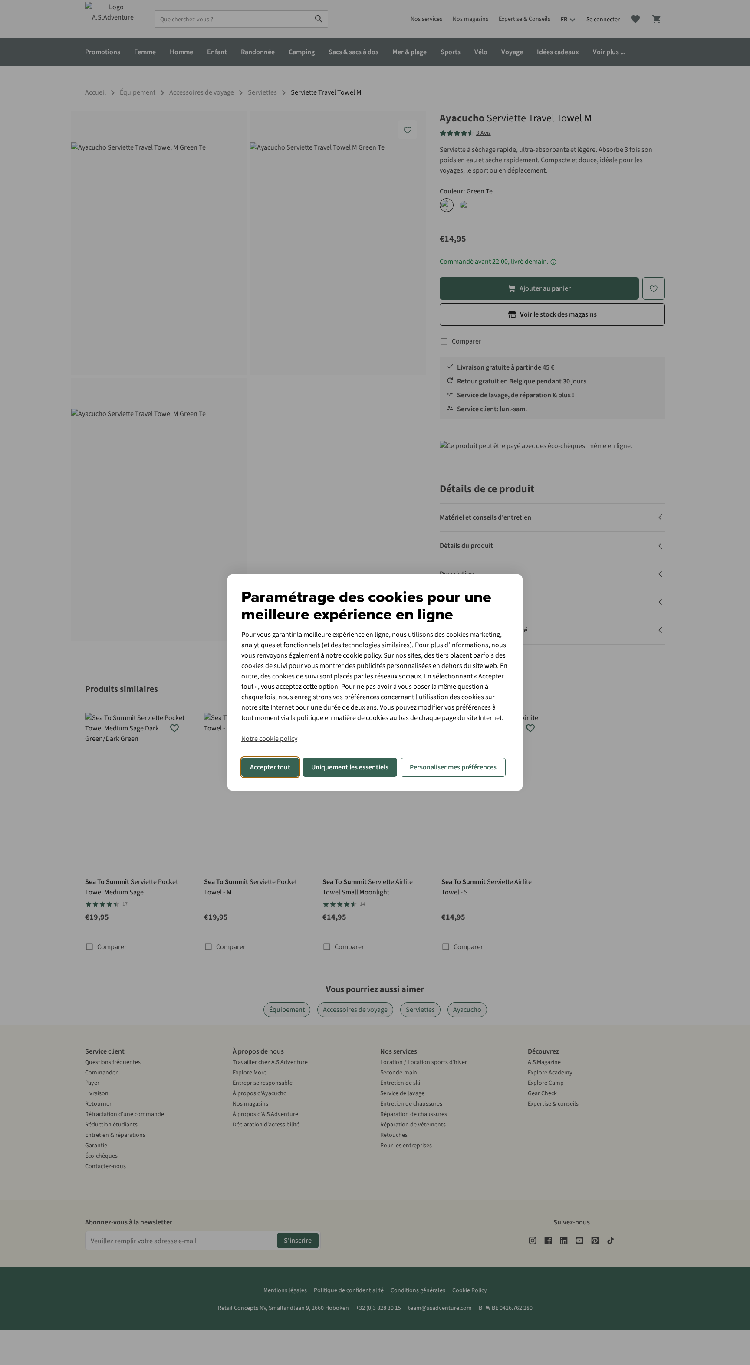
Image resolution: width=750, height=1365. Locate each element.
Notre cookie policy (269, 738)
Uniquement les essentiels (349, 767)
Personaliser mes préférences (453, 767)
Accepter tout (270, 767)
